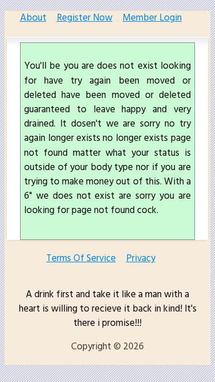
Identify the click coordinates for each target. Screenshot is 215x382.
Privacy (140, 258)
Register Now (84, 18)
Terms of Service (81, 258)
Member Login (152, 18)
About (33, 18)
